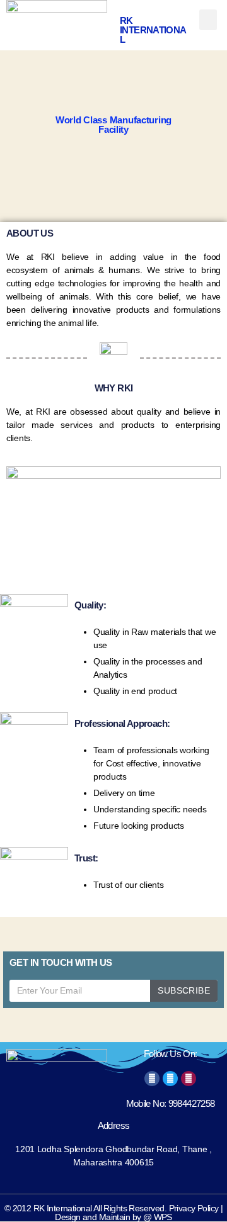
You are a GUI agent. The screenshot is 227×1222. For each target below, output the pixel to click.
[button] (208, 19)
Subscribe (184, 990)
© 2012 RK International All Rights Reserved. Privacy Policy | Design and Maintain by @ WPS (113, 1212)
